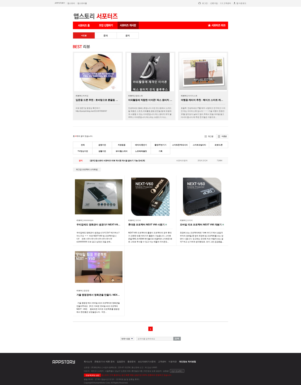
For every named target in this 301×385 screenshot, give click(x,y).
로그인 (205, 3)
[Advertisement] (58, 79)
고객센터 (162, 361)
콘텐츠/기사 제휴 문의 (104, 361)
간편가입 (214, 3)
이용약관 (173, 361)
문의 (105, 35)
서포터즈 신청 (106, 25)
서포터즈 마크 (216, 25)
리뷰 (84, 35)
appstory (64, 361)
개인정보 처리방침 (187, 361)
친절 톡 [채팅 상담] (92, 375)
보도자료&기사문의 (147, 361)
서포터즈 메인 (84, 25)
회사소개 (88, 361)
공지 (127, 35)
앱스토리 (71, 3)
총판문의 (131, 361)
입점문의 (121, 361)
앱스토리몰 (82, 3)
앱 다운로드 (241, 3)
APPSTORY (60, 3)
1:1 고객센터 (225, 3)
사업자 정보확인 (177, 371)
